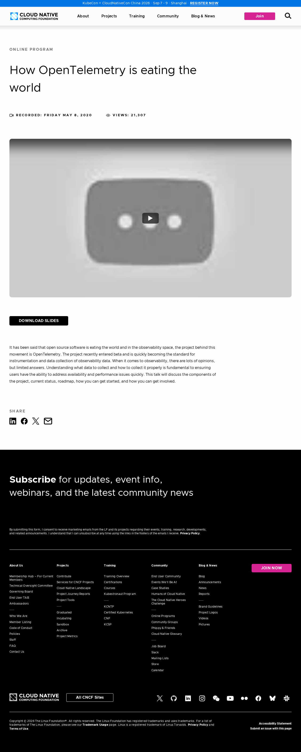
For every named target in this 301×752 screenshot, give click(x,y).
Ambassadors (19, 603)
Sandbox (63, 624)
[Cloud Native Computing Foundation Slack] (286, 700)
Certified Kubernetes (118, 612)
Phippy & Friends (163, 628)
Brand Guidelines (211, 606)
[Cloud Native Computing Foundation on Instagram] (202, 700)
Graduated (64, 612)
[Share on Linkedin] (12, 422)
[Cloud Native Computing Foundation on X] (160, 700)
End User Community (166, 576)
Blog (202, 576)
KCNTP (109, 606)
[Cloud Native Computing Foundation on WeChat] (216, 700)
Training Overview (116, 576)
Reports (204, 594)
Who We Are (18, 616)
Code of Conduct (20, 628)
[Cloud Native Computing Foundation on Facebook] (258, 700)
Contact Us (16, 651)
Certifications (113, 582)
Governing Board (21, 591)
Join (260, 16)
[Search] (288, 16)
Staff (12, 639)
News (203, 588)
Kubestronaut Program (120, 594)
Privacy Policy (190, 533)
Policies (14, 633)
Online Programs (163, 616)
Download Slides (39, 321)
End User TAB (19, 597)
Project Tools (66, 600)
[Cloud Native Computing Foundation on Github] (174, 700)
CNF (107, 618)
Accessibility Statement (275, 723)
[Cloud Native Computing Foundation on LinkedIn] (188, 700)
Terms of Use (18, 728)
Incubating (64, 618)
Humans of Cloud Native (168, 594)
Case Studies (160, 588)
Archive (62, 630)
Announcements (210, 582)
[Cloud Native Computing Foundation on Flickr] (244, 700)
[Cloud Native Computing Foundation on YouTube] (230, 700)
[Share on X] (35, 422)
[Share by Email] (48, 422)
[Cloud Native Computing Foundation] (34, 16)
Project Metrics (67, 636)
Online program (31, 49)
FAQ (12, 645)
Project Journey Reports (73, 594)
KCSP (107, 624)
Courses (109, 588)
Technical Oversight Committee (31, 585)
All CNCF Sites (90, 697)
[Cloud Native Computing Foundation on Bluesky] (272, 700)
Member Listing (20, 622)
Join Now (271, 568)
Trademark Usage (95, 724)
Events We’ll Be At (164, 582)
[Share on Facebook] (24, 422)
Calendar (157, 670)
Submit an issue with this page (271, 728)
